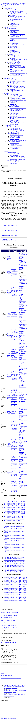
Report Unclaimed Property (13, 141)
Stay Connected (13, 26)
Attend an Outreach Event (16, 129)
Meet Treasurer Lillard (12, 9)
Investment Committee (14, 275)
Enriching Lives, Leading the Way (18, 16)
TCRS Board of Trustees (15, 118)
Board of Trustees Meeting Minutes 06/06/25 (14, 506)
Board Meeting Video (9, 258)
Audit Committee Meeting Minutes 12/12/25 (14, 557)
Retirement (12, 50)
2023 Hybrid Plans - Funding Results (22, 431)
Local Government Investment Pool (18, 157)
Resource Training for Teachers (17, 86)
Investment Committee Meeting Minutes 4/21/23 (15, 598)
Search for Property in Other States (18, 131)
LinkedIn (24, 174)
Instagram (11, 174)
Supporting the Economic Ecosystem (9, 627)
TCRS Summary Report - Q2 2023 (23, 464)
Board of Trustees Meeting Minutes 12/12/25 (14, 503)
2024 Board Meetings (9, 235)
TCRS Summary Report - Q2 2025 (23, 312)
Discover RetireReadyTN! (16, 96)
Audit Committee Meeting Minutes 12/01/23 (14, 569)
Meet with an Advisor (15, 114)
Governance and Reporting (13, 160)
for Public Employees (12, 46)
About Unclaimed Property (13, 133)
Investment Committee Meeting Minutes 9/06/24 (15, 589)
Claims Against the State (15, 65)
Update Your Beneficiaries (16, 110)
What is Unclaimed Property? (16, 135)
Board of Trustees (13, 269)
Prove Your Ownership (15, 132)
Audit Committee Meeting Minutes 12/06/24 (14, 563)
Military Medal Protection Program (18, 140)
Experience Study (21, 338)
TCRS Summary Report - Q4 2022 (23, 486)
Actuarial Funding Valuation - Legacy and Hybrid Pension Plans (22, 318)
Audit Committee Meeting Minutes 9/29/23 (14, 570)
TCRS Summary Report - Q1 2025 (23, 335)
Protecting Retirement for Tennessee (9, 612)
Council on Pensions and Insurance (9, 620)
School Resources (11, 85)
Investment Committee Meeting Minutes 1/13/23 (15, 600)
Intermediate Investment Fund (17, 156)
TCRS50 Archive (14, 124)
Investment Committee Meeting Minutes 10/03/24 (15, 588)
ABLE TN (12, 31)
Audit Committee (14, 293)
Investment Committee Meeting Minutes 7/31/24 (15, 590)
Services (6, 27)
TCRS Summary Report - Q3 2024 (23, 375)
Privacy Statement (12, 718)
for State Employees (14, 101)
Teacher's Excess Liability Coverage (18, 59)
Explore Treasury (8, 8)
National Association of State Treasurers (10, 714)
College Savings (13, 32)
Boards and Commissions (16, 19)
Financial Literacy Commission (14, 79)
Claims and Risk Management (14, 62)
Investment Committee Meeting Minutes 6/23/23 (15, 597)
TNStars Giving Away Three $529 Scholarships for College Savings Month (15, 691)
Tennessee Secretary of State (7, 712)
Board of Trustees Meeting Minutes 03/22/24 (14, 513)
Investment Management (12, 152)
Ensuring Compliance (15, 147)
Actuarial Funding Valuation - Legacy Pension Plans (22, 295)
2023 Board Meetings (9, 240)
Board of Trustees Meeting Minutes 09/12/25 (14, 504)
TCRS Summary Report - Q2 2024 (23, 401)
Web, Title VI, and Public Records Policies (11, 678)
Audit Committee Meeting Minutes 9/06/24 (14, 565)
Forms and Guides (14, 112)
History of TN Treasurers (15, 12)
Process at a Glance (14, 143)
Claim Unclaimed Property (13, 126)
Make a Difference (11, 89)
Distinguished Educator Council (17, 87)
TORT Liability (13, 42)
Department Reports (14, 17)
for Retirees (12, 97)
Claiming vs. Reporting (15, 137)
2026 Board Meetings (9, 225)
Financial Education (14, 36)
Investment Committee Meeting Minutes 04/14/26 (15, 577)
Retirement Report (21, 258)
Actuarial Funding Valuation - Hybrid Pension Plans (22, 358)
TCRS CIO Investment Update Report (22, 261)
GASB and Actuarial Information (17, 122)
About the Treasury (11, 15)
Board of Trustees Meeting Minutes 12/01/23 (14, 516)
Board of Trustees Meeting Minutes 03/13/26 (14, 501)
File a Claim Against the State (17, 35)
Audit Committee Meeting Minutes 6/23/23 (14, 571)
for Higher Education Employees (17, 98)
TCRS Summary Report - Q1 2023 (23, 475)
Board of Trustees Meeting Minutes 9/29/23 (14, 517)
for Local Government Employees (18, 100)
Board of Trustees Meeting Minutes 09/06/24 (14, 511)
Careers (11, 20)
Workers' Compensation (15, 52)
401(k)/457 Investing (14, 113)
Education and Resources (16, 149)
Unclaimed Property (14, 43)
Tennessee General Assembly (7, 707)
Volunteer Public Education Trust (17, 44)
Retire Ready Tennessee (12, 94)
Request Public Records (6, 675)
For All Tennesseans (11, 28)
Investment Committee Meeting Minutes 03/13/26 (15, 578)
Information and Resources (13, 106)
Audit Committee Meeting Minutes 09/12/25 (14, 558)
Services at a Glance (14, 30)
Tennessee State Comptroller (7, 709)
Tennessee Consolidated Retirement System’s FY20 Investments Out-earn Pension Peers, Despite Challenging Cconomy (14, 687)
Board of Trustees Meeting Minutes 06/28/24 (14, 512)
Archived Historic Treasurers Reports (18, 13)
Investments (6, 151)
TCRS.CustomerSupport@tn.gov (8, 642)
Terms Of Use (4, 718)
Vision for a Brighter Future (16, 11)
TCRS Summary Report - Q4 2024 (23, 353)
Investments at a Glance (15, 153)
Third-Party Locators (14, 139)
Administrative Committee (14, 272)
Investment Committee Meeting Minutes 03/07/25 (15, 584)
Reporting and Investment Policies (18, 117)
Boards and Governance (12, 116)
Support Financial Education (16, 90)
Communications (11, 22)
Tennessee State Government (7, 704)
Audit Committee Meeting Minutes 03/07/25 (14, 561)
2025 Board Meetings (9, 230)
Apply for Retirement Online (16, 109)
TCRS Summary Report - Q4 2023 (23, 427)
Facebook (4, 174)
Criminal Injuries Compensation (17, 34)
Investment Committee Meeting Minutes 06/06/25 (15, 583)
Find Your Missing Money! (16, 128)
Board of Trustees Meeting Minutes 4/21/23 (14, 520)
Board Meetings (13, 121)
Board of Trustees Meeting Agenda (23, 255)
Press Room (12, 23)
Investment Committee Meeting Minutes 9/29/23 (15, 596)
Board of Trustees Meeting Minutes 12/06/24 (14, 509)
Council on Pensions (14, 120)
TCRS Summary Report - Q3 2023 (23, 443)
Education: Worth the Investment (17, 81)
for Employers (13, 104)
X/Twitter (17, 174)
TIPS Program (13, 40)
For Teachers (10, 54)
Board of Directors (14, 82)
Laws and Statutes (14, 144)
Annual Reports (13, 83)
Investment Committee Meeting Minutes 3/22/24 (15, 592)
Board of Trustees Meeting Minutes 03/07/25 (14, 507)
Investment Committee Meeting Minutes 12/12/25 (15, 580)
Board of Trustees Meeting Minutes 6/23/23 (14, 519)
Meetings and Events (14, 24)
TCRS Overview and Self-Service (18, 108)
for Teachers (12, 102)
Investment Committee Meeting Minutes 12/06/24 (15, 586)
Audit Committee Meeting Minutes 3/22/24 (14, 566)
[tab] (14, 225)
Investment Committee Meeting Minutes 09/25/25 (15, 581)
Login (2, 1)
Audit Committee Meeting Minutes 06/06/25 (14, 560)
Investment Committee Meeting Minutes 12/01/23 (15, 594)
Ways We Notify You (15, 136)
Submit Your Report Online (16, 145)
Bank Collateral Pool (14, 155)
